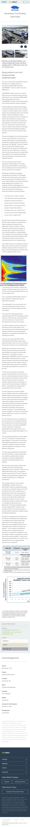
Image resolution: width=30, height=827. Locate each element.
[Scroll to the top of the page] (27, 824)
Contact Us (16, 819)
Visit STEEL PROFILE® (20, 781)
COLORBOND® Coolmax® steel (10, 630)
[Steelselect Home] (13, 2)
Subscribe (6, 781)
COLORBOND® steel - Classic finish (11, 632)
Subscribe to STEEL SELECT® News (15, 791)
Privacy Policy (6, 821)
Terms (22, 819)
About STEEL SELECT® (7, 819)
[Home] (4, 2)
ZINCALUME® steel (7, 634)
